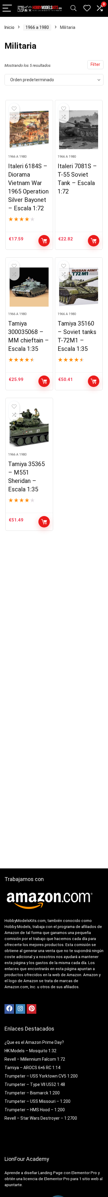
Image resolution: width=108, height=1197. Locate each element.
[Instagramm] (20, 1009)
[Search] (73, 9)
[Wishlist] (87, 8)
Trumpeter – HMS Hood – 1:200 (34, 1109)
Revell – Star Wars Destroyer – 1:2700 (40, 1118)
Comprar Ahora (44, 240)
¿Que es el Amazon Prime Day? (34, 1042)
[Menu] (7, 9)
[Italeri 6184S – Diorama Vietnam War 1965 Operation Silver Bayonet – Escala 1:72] (29, 129)
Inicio (9, 27)
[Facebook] (9, 1009)
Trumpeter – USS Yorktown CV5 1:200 (41, 1076)
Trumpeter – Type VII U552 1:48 (34, 1084)
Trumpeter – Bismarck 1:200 (32, 1092)
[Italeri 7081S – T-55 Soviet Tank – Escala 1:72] (79, 129)
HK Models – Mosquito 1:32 (30, 1050)
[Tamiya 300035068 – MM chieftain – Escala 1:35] (29, 287)
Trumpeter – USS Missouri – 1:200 (37, 1101)
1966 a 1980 (37, 27)
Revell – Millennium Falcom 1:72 (34, 1059)
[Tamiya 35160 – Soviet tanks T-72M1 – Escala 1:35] (79, 287)
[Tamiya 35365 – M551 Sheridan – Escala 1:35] (29, 427)
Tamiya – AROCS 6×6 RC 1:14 (32, 1067)
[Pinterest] (31, 1009)
